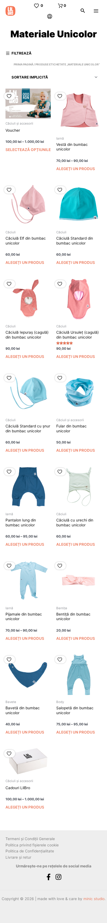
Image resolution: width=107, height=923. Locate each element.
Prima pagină (23, 64)
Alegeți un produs (75, 169)
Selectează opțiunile (28, 149)
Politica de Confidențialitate (29, 851)
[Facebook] (49, 877)
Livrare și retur (18, 857)
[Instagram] (58, 877)
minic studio (94, 899)
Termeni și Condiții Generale (30, 839)
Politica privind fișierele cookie (32, 845)
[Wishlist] (9, 96)
